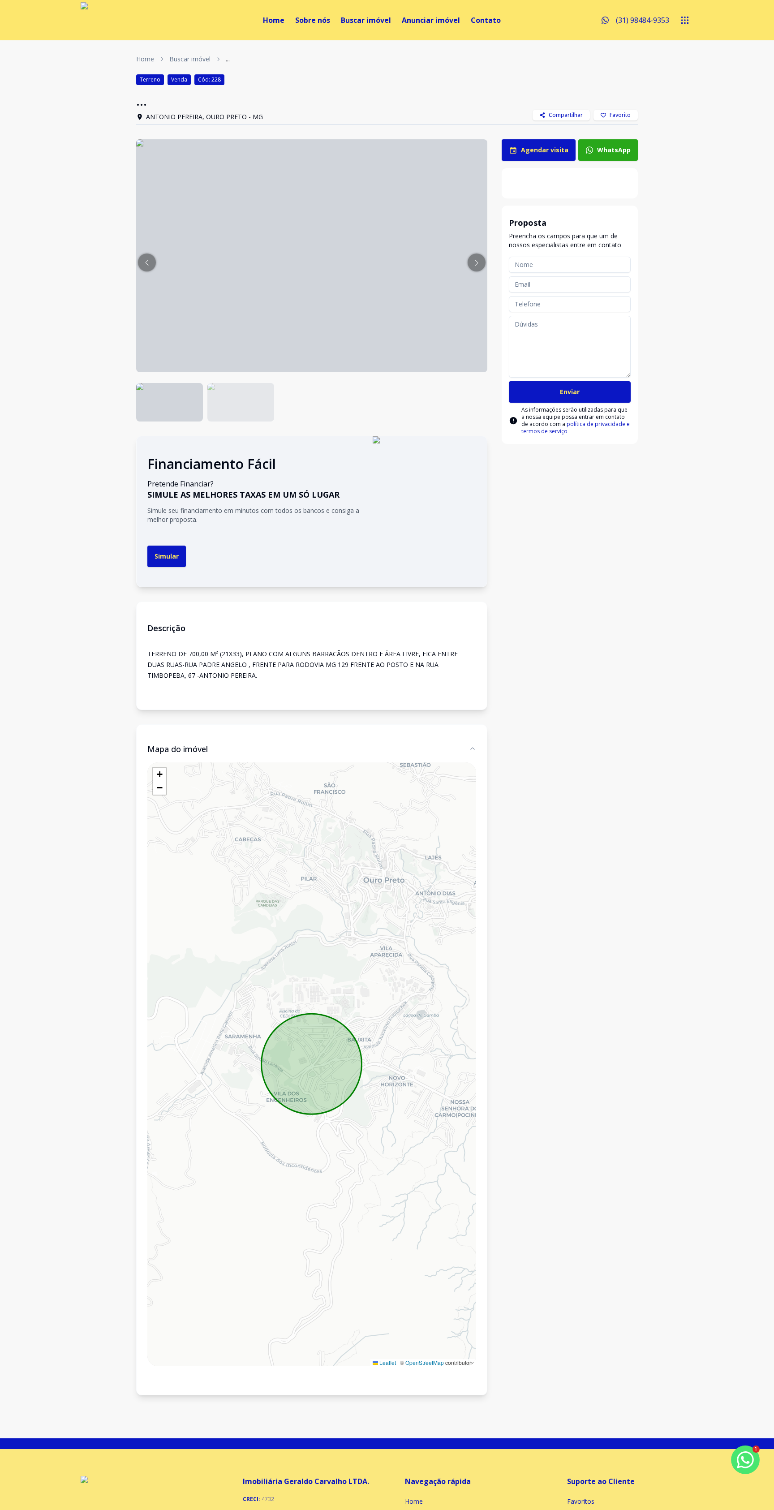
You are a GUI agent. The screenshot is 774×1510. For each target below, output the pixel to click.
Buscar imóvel (366, 20)
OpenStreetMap (424, 1362)
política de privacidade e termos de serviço (575, 427)
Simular (167, 556)
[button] (147, 262)
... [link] (228, 59)
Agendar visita (544, 150)
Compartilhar (566, 115)
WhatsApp (614, 150)
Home (273, 20)
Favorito (620, 115)
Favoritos (580, 1501)
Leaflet (387, 1362)
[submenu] (684, 20)
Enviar (570, 391)
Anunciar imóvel (431, 20)
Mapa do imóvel (177, 749)
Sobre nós (312, 20)
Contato (486, 20)
